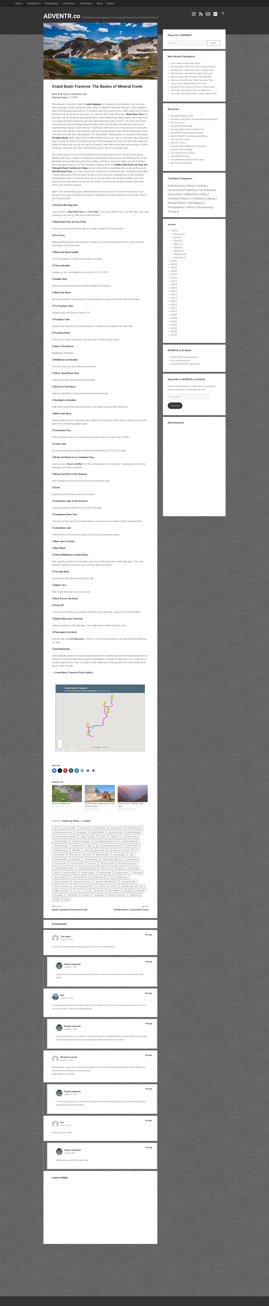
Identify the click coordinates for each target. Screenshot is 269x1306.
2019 (56, 828)
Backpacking (177, 185)
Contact (110, 3)
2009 (175, 315)
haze (86, 850)
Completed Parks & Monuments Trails (187, 159)
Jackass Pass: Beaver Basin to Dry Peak (188, 83)
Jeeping (86, 821)
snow (140, 886)
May (179, 244)
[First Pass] (58, 235)
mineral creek (60, 863)
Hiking (76, 821)
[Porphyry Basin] (61, 333)
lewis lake (73, 855)
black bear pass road (63, 832)
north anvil (104, 868)
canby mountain (87, 837)
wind (66, 899)
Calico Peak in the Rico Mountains (185, 63)
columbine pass (61, 846)
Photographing (176, 207)
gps (89, 846)
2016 (175, 291)
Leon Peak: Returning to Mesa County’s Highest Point (194, 93)
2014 (175, 298)
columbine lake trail (129, 841)
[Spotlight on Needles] (64, 400)
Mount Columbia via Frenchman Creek (69, 910)
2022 (175, 271)
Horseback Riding (177, 198)
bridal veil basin (97, 832)
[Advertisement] (194, 470)
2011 (175, 308)
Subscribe (175, 406)
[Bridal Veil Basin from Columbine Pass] (73, 457)
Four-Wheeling (206, 189)
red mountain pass (119, 877)
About (99, 3)
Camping (201, 185)
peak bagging (94, 104)
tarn (90, 890)
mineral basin (132, 859)
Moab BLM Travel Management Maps (187, 133)
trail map (140, 890)
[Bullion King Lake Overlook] (67, 618)
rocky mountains (61, 881)
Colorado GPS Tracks (180, 139)
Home (18, 3)
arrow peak (85, 828)
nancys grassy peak (87, 868)
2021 (175, 274)
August (180, 234)
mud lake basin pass (127, 863)
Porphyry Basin (60, 137)
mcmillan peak (60, 859)
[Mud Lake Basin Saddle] (65, 252)
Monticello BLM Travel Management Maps (189, 136)
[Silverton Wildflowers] (67, 793)
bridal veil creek (115, 832)
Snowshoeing (204, 207)
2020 (175, 278)
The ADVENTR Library (180, 156)
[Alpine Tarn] (59, 585)
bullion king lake (134, 832)
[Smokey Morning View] (65, 205)
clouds (102, 837)
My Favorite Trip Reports (181, 163)
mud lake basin (107, 863)
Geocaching (174, 194)
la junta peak (59, 855)
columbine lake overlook (105, 841)
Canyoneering (175, 189)
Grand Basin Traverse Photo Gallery (74, 672)
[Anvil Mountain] (61, 649)
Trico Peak (93, 211)
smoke (113, 886)
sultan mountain (61, 890)
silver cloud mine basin (84, 886)
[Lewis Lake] (59, 444)
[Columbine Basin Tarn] (64, 514)
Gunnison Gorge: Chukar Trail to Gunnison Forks (192, 80)
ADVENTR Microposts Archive (184, 357)
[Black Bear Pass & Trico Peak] (69, 222)
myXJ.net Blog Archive (180, 360)
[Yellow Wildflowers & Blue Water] (70, 555)
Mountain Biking (176, 202)
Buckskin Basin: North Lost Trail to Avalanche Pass (193, 67)
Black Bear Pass (135, 114)
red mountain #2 (80, 877)
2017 (175, 288)
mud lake (92, 863)
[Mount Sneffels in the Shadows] (69, 474)
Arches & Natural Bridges (182, 149)
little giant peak (102, 855)
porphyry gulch (88, 872)
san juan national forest (106, 881)
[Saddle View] (59, 279)
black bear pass (134, 828)
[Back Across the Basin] (65, 598)
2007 (175, 321)
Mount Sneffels (74, 464)
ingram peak (98, 850)
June (179, 241)
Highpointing (190, 194)
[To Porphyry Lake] (62, 306)
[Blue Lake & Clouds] (63, 541)
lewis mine (86, 855)
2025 (175, 261)
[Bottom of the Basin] (63, 386)
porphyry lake (105, 872)
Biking (190, 185)
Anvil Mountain (77, 639)
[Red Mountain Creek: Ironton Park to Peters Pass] (100, 793)
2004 (175, 331)
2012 (175, 305)
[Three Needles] (61, 265)
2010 (175, 311)
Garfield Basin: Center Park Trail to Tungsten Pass (192, 70)
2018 (175, 284)
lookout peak (119, 855)
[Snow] (56, 487)
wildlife (57, 899)
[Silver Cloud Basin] (62, 346)
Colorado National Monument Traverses (188, 146)
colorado (114, 837)
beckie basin (100, 828)
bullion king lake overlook (65, 837)
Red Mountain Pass (62, 171)
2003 (175, 335)
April (179, 247)
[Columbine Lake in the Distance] (70, 501)
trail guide (128, 890)
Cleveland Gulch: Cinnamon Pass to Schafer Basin (193, 87)
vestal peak (99, 895)
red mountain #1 (61, 877)
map (131, 855)
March (180, 251)
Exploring (67, 821)
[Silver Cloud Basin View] (65, 373)
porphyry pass (121, 872)
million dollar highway (111, 859)
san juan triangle (128, 881)
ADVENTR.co (61, 16)
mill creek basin (91, 859)
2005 (175, 328)
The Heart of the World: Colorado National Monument (194, 119)
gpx (97, 846)
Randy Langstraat (72, 964)
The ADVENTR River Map (181, 126)
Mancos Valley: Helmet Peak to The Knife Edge (191, 77)
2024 (175, 264)
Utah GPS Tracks (178, 143)
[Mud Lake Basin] (61, 292)
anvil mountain (69, 828)
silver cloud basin (61, 886)
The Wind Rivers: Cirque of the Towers (131, 910)
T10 (74, 890)
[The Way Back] (60, 571)
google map (78, 846)
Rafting (190, 207)
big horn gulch (116, 828)
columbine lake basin (81, 841)
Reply (149, 935)
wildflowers (134, 895)
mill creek (75, 859)
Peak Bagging (195, 202)
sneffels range (127, 886)
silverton (102, 886)
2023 (175, 268)
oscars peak (132, 868)
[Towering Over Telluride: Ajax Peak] (133, 793)
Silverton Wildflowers (61, 803)
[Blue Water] (59, 548)
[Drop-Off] (58, 605)
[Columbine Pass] (61, 430)
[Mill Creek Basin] (61, 413)
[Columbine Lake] (61, 528)
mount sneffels (77, 863)
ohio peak (118, 868)
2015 (175, 294)
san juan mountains (82, 881)
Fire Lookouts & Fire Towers (183, 153)
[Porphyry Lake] (61, 319)
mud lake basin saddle (63, 868)
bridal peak (81, 832)
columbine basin (130, 837)
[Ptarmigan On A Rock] (64, 632)
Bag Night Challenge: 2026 (182, 116)
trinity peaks (72, 895)
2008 (175, 318)
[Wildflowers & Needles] (65, 359)
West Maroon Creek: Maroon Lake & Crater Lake (191, 73)
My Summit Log (178, 122)
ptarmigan (137, 872)
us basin (86, 895)
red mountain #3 (99, 877)
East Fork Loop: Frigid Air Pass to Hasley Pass (191, 90)
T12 (82, 890)
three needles (113, 890)
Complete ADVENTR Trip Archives (185, 364)
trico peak (58, 895)
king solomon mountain (119, 850)
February (181, 254)
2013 (175, 301)
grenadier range (61, 850)
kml (136, 850)
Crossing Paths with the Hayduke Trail (187, 129)
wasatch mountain (116, 895)
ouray (56, 872)
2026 (175, 231)
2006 (175, 325)
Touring (172, 211)
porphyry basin (70, 872)
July (179, 237)
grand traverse (132, 846)
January (181, 257)
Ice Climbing (196, 198)
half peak (76, 850)
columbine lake (60, 841)
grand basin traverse (112, 846)
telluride (100, 890)
